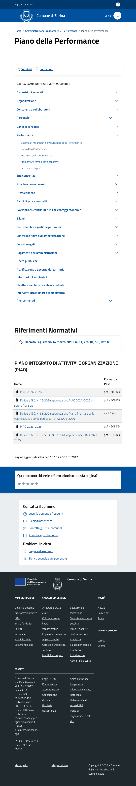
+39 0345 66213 (28, 741)
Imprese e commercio (54, 634)
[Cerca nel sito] (117, 16)
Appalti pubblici (50, 639)
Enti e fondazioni (24, 623)
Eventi (101, 646)
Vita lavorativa (50, 629)
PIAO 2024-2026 (30, 392)
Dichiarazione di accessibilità (78, 702)
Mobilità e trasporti (52, 655)
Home (18, 31)
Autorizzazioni (77, 655)
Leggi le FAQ (49, 679)
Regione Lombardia (24, 4)
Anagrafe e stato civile (51, 610)
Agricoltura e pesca (80, 661)
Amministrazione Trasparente (42, 31)
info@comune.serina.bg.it (26, 732)
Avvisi (101, 618)
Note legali (76, 695)
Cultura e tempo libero (51, 620)
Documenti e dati (24, 645)
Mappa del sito (60, 765)
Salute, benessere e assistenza (81, 647)
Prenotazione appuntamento (50, 686)
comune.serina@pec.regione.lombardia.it (26, 720)
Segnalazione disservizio (49, 697)
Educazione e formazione (77, 610)
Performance (70, 31)
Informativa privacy (80, 689)
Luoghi (101, 640)
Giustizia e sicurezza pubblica (81, 620)
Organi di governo (24, 608)
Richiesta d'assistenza (49, 708)
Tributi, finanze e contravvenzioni (79, 631)
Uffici (17, 618)
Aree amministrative (26, 613)
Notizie (101, 608)
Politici (18, 629)
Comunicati (104, 613)
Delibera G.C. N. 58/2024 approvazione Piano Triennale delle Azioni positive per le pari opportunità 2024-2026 (54, 416)
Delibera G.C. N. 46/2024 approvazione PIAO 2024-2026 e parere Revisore (53, 403)
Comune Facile (96, 774)
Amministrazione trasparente (79, 681)
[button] (68, 92)
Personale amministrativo (23, 636)
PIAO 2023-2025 (30, 426)
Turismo (46, 650)
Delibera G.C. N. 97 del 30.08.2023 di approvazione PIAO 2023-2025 (56, 437)
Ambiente (75, 639)
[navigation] (4, 15)
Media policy (21, 765)
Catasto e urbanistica (54, 645)
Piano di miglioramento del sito (80, 716)
